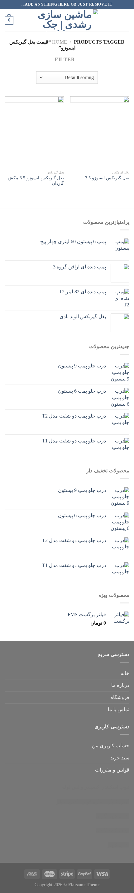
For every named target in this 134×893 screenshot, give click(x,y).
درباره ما (120, 685)
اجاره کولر (93, 801)
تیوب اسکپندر (115, 787)
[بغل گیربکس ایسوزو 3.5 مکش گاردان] (34, 131)
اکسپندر (92, 787)
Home (59, 42)
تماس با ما (118, 709)
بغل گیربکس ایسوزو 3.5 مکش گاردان (36, 181)
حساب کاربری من (110, 745)
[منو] (125, 20)
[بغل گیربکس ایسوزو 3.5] (99, 131)
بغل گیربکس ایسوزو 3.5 (107, 178)
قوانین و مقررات (112, 770)
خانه (125, 673)
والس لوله (72, 787)
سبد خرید (119, 757)
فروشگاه (120, 697)
